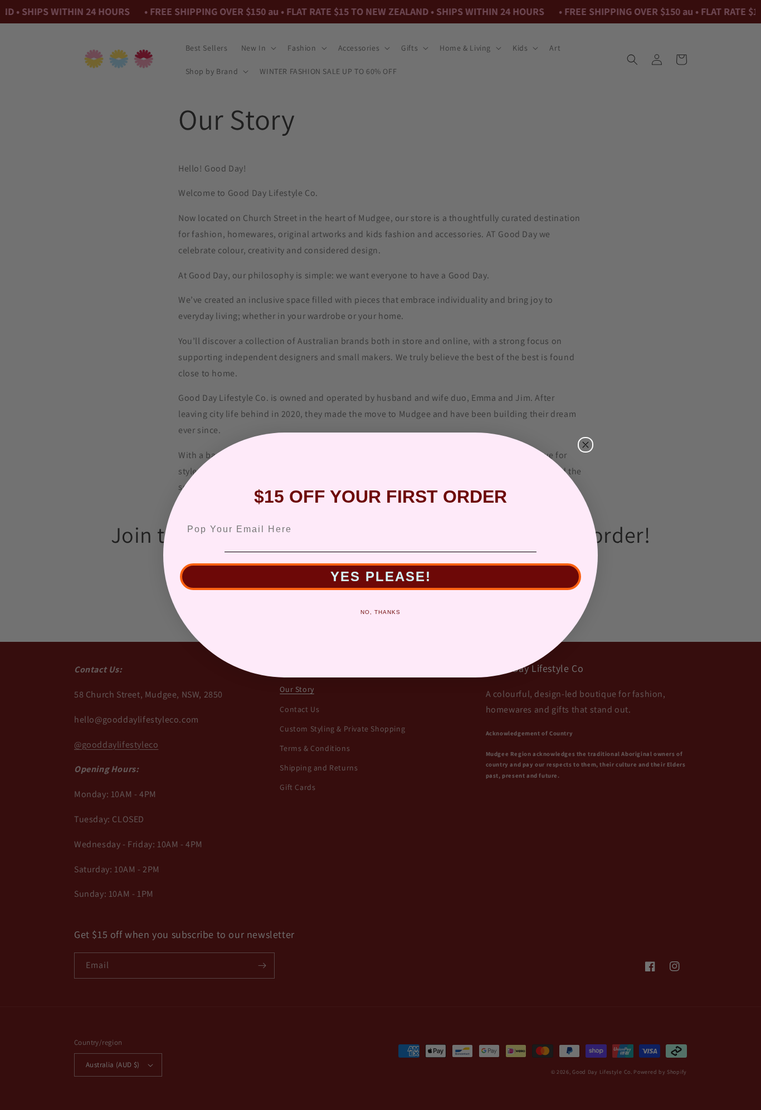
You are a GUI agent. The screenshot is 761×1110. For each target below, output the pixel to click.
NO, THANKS (380, 612)
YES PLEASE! (380, 576)
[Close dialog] (585, 444)
